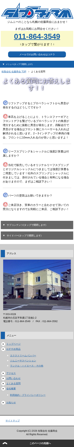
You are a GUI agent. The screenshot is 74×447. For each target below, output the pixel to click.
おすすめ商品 (13, 349)
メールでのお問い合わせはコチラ (37, 54)
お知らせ (11, 402)
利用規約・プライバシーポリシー (28, 395)
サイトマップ (13, 420)
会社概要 (11, 388)
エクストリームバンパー (23, 355)
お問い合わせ (13, 378)
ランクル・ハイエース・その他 (26, 365)
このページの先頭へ (40, 443)
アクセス (11, 373)
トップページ (13, 344)
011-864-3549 (37, 36)
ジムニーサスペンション (23, 360)
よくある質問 (13, 383)
